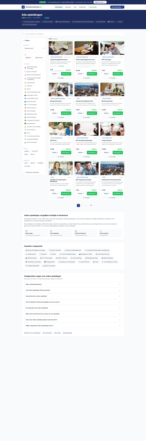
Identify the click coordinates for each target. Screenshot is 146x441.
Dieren (119, 21)
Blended (33, 163)
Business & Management (63, 21)
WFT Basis (53, 140)
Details (54, 73)
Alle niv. (33, 154)
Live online (27, 166)
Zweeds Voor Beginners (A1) (84, 101)
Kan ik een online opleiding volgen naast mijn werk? (73, 320)
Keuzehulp (93, 7)
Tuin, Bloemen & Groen (109, 262)
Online (26, 163)
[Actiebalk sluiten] (144, 2)
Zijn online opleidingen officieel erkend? (73, 290)
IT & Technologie (46, 258)
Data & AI (111, 21)
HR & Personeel (31, 258)
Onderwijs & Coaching (33, 262)
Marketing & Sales (91, 258)
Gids (75, 7)
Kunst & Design (76, 258)
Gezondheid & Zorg (107, 137)
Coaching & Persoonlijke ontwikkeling (83, 21)
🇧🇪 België (28, 57)
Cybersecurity (100, 21)
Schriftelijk (40, 163)
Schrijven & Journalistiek (66, 262)
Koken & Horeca (61, 258)
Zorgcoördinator (107, 140)
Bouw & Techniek (47, 21)
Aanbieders (82, 7)
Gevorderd (35, 151)
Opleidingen (58, 7)
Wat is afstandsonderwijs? (73, 284)
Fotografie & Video (85, 254)
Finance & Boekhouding (29, 24)
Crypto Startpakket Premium (59, 59)
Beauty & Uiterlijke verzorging (31, 21)
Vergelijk (61, 78)
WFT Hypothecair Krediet (83, 179)
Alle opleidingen (116, 7)
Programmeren (49, 262)
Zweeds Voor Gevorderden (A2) (111, 179)
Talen (78, 98)
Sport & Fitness (84, 262)
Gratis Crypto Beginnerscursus (85, 59)
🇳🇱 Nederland (39, 57)
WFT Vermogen (106, 59)
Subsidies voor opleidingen (32, 333)
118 (91, 205)
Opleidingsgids (67, 333)
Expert (26, 154)
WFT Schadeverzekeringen (84, 140)
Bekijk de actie (99, 2)
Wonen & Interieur (49, 265)
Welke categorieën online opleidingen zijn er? (73, 326)
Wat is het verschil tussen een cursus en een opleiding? (73, 314)
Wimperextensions (56, 101)
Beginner (27, 151)
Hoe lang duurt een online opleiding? (73, 308)
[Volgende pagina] (94, 205)
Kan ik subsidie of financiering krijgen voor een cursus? (73, 302)
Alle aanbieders (47, 333)
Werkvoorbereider (107, 101)
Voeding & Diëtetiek (32, 265)
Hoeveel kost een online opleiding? (73, 296)
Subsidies (68, 7)
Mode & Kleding (107, 258)
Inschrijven (65, 73)
